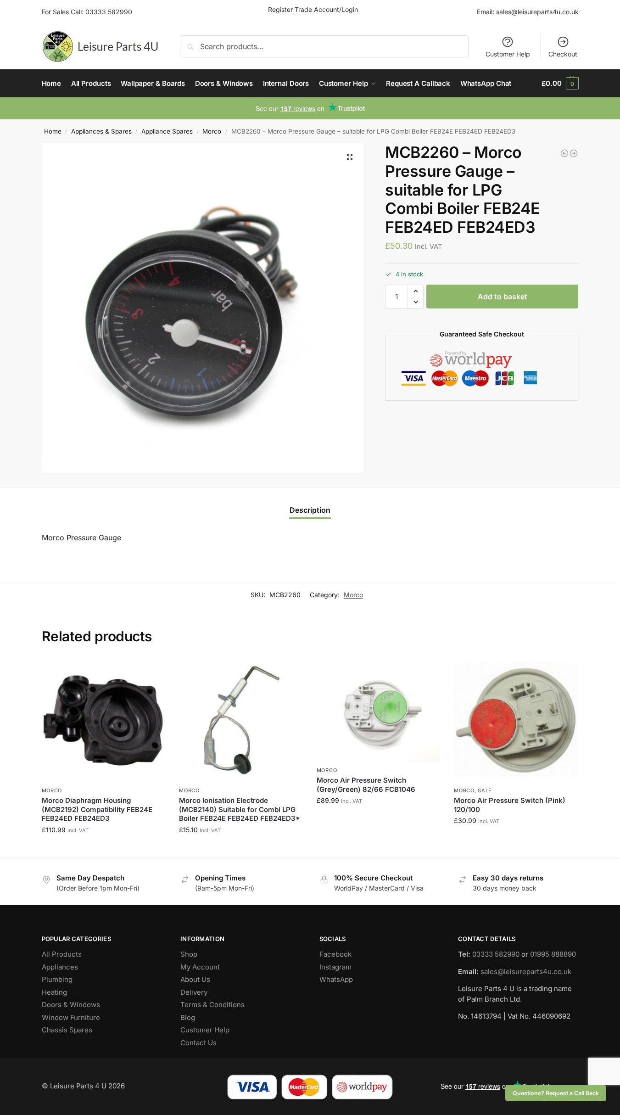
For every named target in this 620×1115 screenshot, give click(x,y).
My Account (200, 967)
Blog (187, 1017)
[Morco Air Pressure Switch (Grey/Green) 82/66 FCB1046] (379, 710)
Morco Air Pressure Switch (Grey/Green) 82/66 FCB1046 (366, 785)
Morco (211, 131)
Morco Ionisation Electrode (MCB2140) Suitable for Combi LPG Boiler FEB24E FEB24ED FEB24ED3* (239, 809)
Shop (188, 954)
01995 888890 (553, 954)
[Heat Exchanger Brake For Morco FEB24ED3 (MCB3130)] (573, 153)
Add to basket (502, 296)
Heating (54, 992)
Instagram (335, 967)
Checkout (562, 54)
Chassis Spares (67, 1029)
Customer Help (508, 54)
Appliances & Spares (101, 131)
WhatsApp (336, 979)
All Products (62, 954)
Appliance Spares (167, 131)
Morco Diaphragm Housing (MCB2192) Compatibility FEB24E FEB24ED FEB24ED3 (97, 809)
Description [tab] (310, 510)
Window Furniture (71, 1017)
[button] (560, 83)
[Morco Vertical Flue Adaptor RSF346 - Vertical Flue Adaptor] (564, 153)
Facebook (335, 954)
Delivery (193, 992)
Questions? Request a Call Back (556, 1093)
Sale (485, 790)
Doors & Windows (71, 1004)
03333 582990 (108, 12)
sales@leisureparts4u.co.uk (537, 12)
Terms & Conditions (212, 1004)
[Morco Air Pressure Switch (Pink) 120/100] (516, 720)
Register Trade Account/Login (313, 9)
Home (52, 131)
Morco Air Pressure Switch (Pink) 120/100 (509, 805)
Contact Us (198, 1042)
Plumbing (57, 979)
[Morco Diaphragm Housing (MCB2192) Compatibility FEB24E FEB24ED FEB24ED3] (104, 720)
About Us (195, 979)
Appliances (60, 967)
